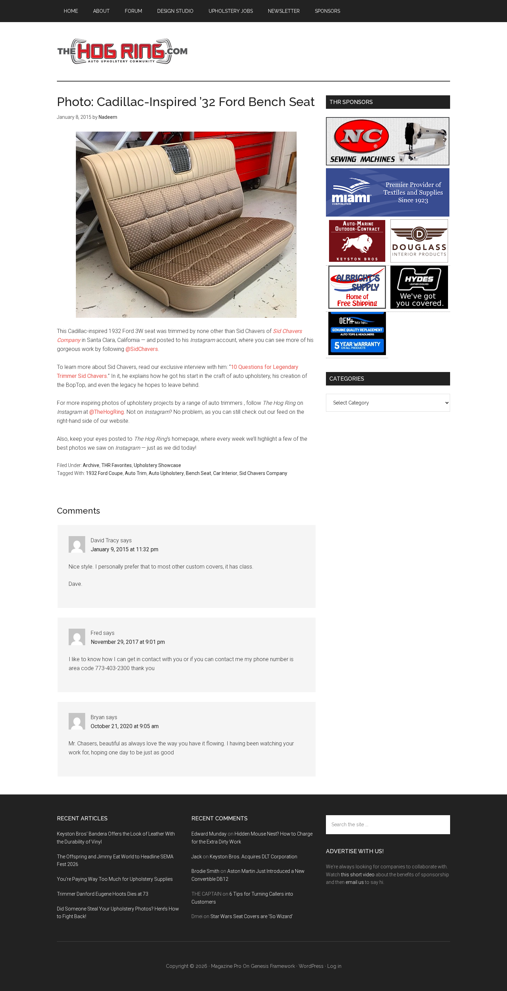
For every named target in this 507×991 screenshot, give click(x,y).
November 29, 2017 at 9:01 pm (128, 642)
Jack (196, 856)
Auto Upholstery (166, 473)
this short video (358, 874)
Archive (91, 465)
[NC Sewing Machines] (387, 163)
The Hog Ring (122, 51)
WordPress (311, 966)
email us (355, 882)
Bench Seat (198, 473)
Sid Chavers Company (263, 473)
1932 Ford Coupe (104, 473)
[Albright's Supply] (357, 307)
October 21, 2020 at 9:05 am (125, 726)
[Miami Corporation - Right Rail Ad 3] (387, 214)
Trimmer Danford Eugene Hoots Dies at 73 (102, 894)
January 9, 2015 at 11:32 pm (124, 549)
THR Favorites (116, 465)
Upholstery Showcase (157, 465)
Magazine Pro (226, 966)
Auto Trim (136, 473)
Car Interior (225, 473)
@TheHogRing (106, 412)
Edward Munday (209, 834)
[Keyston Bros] (357, 260)
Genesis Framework (273, 966)
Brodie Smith (205, 871)
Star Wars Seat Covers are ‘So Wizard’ (251, 916)
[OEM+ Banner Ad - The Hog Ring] (357, 353)
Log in (334, 966)
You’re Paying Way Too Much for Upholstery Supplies (115, 879)
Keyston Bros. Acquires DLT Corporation (253, 856)
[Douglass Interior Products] (419, 260)
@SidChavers (142, 349)
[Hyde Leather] (419, 307)
